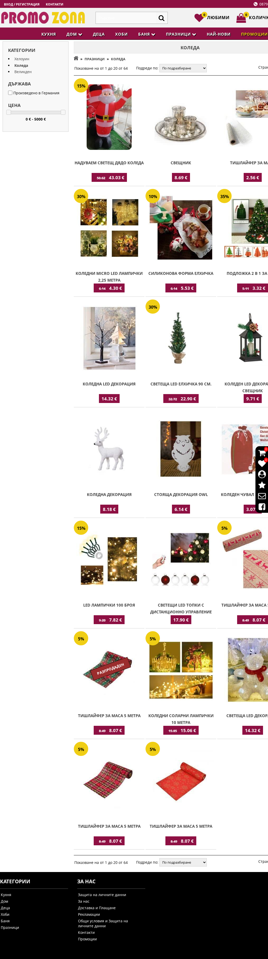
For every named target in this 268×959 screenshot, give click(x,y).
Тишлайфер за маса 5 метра (109, 715)
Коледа (21, 65)
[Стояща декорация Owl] (181, 449)
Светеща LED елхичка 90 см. (180, 383)
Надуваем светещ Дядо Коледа (109, 162)
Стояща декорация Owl (181, 494)
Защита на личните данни (102, 894)
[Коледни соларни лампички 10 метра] (181, 670)
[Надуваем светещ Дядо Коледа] (109, 117)
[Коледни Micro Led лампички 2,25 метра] (109, 228)
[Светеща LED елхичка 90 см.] (181, 338)
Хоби (121, 34)
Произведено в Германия (35, 92)
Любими (216, 16)
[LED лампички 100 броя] (109, 560)
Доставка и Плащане (97, 907)
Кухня (48, 34)
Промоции (87, 938)
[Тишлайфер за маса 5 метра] (109, 781)
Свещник (181, 162)
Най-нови (219, 34)
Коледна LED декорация (109, 383)
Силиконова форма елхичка (180, 273)
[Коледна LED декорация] (109, 338)
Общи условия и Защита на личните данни (103, 923)
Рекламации (89, 914)
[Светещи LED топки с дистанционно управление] (181, 560)
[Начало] (76, 59)
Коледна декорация (109, 494)
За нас (84, 901)
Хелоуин (21, 58)
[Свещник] (181, 117)
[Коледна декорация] (109, 449)
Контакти (54, 4)
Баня (144, 34)
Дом (71, 34)
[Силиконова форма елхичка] (181, 228)
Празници (178, 34)
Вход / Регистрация (22, 4)
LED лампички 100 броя (109, 605)
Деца (99, 34)
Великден (23, 71)
